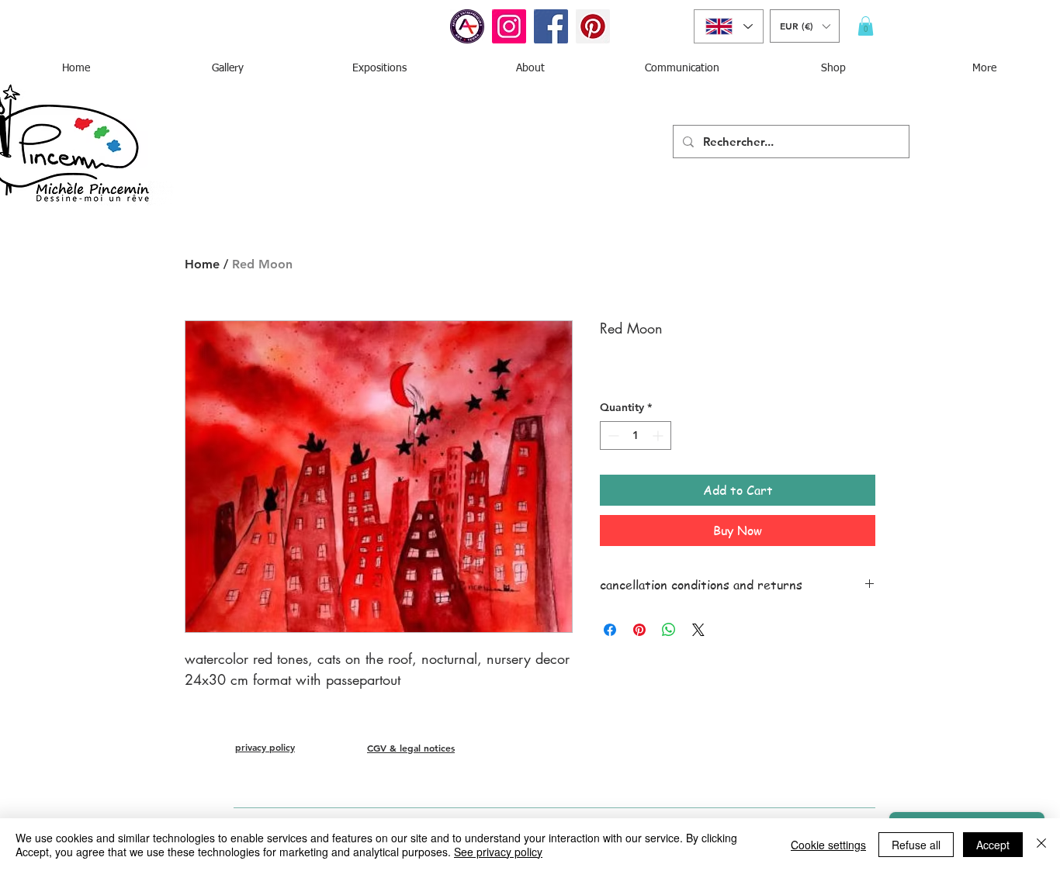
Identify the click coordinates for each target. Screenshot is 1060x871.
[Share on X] (698, 629)
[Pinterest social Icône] (593, 26)
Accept (993, 844)
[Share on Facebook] (610, 629)
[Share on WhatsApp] (669, 629)
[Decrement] (612, 435)
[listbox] (805, 26)
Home (202, 264)
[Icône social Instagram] (509, 26)
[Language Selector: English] (729, 26)
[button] (805, 26)
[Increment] (659, 435)
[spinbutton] (636, 435)
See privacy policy (498, 851)
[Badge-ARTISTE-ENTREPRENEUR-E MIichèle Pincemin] (467, 26)
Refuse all (916, 844)
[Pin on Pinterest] (639, 629)
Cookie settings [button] (828, 844)
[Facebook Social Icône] (551, 26)
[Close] (1041, 845)
